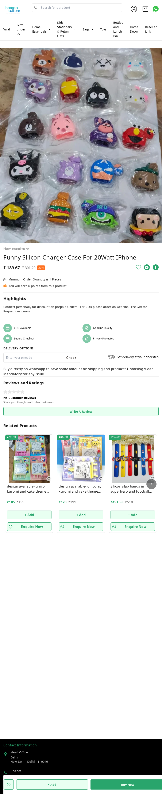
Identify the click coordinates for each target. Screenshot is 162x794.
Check (71, 358)
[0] (145, 9)
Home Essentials (39, 29)
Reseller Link (151, 29)
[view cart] (145, 9)
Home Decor (134, 29)
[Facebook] (156, 267)
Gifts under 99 (21, 29)
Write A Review (81, 411)
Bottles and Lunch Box (118, 29)
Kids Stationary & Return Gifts (64, 29)
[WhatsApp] (147, 267)
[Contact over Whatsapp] (156, 9)
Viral (6, 29)
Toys (103, 29)
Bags (86, 29)
